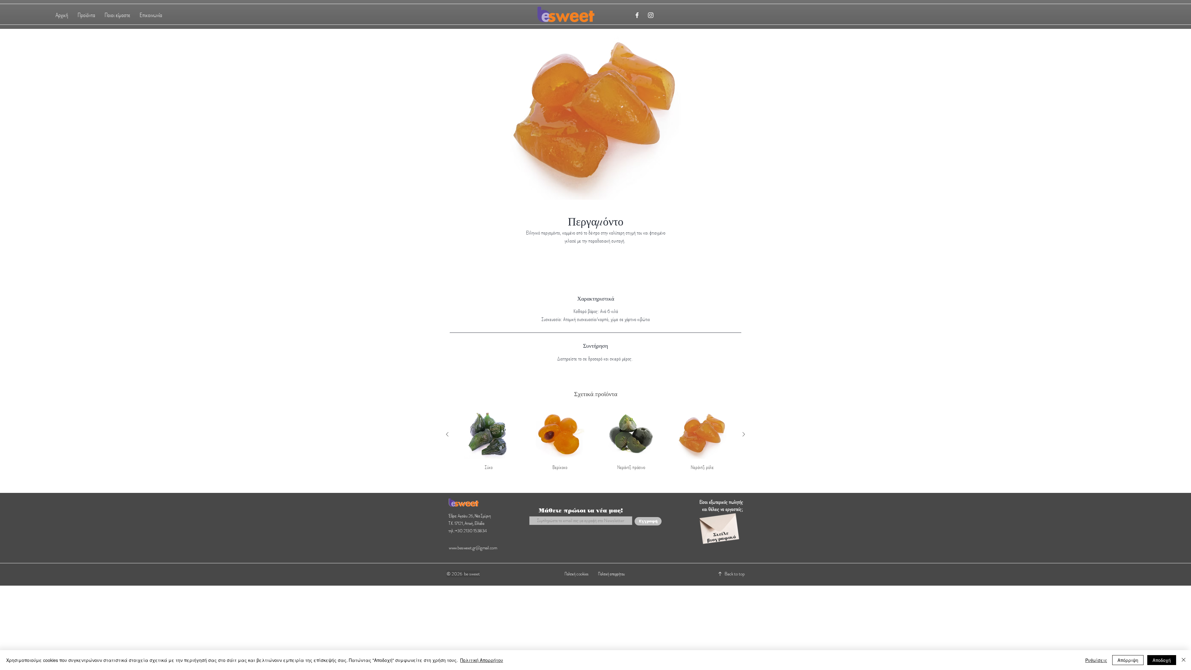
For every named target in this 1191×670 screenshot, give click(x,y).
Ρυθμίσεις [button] (1096, 660)
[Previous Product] (447, 434)
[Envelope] (719, 525)
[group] (595, 440)
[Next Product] (743, 434)
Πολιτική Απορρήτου (481, 660)
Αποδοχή (1162, 660)
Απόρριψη (1127, 660)
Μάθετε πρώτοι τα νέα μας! (581, 510)
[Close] (1183, 660)
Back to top (735, 573)
